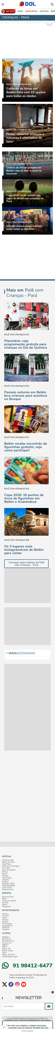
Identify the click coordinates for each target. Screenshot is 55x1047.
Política (5, 882)
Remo (4, 905)
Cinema (5, 916)
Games (5, 922)
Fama (4, 918)
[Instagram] (17, 984)
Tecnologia (6, 878)
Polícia (5, 872)
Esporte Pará (8, 897)
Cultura (5, 914)
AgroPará (6, 864)
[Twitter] (4, 984)
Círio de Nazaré (8, 870)
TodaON (5, 930)
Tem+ (4, 953)
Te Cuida (6, 868)
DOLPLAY (6, 939)
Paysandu (6, 907)
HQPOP (5, 928)
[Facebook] (10, 984)
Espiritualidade (8, 886)
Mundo (5, 876)
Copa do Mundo (9, 901)
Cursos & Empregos (11, 866)
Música (5, 920)
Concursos (7, 943)
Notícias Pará (8, 860)
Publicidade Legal (9, 957)
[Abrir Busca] (52, 4)
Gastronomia (7, 890)
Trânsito (5, 880)
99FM (4, 947)
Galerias (5, 937)
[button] (31, 11)
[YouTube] (23, 984)
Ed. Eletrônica (8, 941)
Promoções (7, 924)
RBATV (5, 945)
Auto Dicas (7, 888)
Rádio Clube (7, 951)
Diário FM (6, 949)
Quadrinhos (7, 926)
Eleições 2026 (8, 884)
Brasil (4, 874)
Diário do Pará (8, 862)
